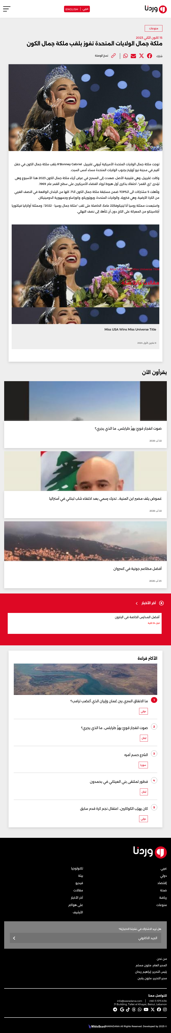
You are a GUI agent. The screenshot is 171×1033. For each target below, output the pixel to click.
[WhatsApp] (140, 1009)
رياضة (163, 898)
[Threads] (134, 1009)
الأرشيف (78, 912)
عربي (85, 8)
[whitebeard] (96, 1026)
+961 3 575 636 (158, 1000)
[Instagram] (165, 1009)
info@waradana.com (129, 1000)
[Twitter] (141, 56)
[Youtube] (146, 1009)
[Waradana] (150, 857)
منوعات (153, 28)
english (71, 9)
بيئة (80, 876)
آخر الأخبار (77, 898)
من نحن (162, 958)
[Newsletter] (14, 938)
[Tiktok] (128, 1009)
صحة (163, 890)
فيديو (79, 883)
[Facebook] (149, 56)
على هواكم (75, 905)
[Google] (122, 1009)
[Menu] (6, 11)
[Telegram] (115, 1009)
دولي (163, 876)
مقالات (78, 890)
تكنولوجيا (77, 868)
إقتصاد (162, 883)
